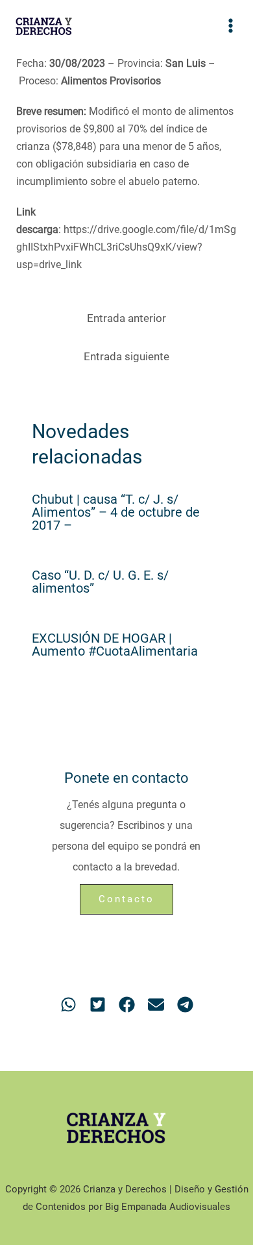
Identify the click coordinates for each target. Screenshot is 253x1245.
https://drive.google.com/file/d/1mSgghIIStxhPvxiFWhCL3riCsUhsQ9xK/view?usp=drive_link (126, 247)
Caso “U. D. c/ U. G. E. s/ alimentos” (100, 581)
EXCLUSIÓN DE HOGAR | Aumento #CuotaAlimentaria (115, 644)
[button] (68, 1004)
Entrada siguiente (126, 356)
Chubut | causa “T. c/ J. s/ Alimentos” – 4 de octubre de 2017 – (116, 512)
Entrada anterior (126, 318)
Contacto (126, 899)
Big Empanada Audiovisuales (167, 1207)
